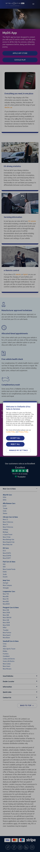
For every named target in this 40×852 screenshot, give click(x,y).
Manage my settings (18, 450)
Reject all (15, 444)
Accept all (15, 438)
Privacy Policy (23, 432)
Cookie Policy (10, 432)
